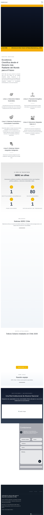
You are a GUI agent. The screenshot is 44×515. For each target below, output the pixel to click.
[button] (1, 278)
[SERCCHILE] (4, 2)
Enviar (39, 461)
